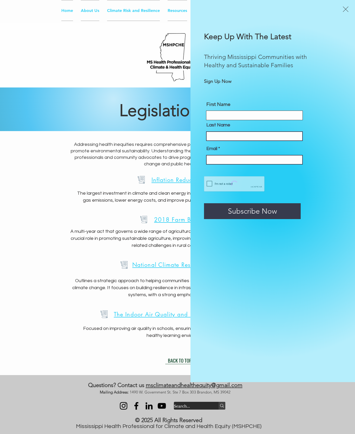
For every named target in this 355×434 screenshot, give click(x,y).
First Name (218, 104)
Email (211, 149)
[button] (345, 9)
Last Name (218, 125)
